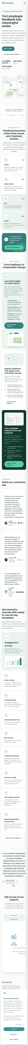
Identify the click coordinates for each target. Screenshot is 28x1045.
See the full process (13, 247)
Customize (13, 1034)
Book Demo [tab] (14, 915)
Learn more (18, 1024)
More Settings (14, 1039)
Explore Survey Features (11, 54)
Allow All (14, 1029)
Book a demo (8, 49)
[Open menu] (24, 3)
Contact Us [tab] (14, 919)
